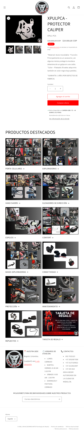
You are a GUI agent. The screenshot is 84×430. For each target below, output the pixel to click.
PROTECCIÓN (11, 306)
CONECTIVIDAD (49, 272)
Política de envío (74, 429)
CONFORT (46, 237)
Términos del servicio (61, 429)
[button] (4, 7)
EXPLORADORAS (49, 168)
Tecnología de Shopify (42, 426)
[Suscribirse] (59, 399)
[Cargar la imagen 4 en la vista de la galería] (37, 50)
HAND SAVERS (11, 203)
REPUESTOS (10, 341)
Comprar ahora (63, 103)
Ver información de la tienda (59, 119)
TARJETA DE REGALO (51, 339)
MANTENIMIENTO (50, 306)
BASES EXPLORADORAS (15, 272)
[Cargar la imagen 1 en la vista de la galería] (10, 50)
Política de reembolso (57, 426)
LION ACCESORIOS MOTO (29, 426)
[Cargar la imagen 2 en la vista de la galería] (19, 50)
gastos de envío (55, 47)
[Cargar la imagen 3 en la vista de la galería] (28, 50)
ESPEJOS (9, 237)
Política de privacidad (72, 426)
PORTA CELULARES (13, 168)
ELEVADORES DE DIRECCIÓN (54, 203)
